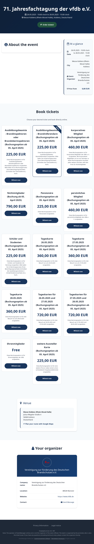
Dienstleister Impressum (58, 538)
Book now (16, 180)
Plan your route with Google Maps (39, 424)
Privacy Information (40, 525)
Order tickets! (48, 25)
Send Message (68, 502)
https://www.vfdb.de (66, 496)
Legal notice (56, 525)
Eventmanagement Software (42, 538)
